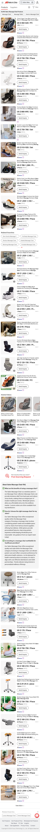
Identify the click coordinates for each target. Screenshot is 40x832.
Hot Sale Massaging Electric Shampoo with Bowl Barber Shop (28, 251)
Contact (33, 825)
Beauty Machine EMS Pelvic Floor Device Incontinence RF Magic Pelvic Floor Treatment (27, 591)
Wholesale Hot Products (31, 821)
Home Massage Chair (24, 815)
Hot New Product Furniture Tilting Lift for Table (28, 662)
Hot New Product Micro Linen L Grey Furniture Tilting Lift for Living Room (27, 769)
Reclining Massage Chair (10, 244)
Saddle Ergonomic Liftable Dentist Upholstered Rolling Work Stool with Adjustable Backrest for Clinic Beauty (28, 733)
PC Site (21, 823)
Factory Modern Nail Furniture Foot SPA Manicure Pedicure (28, 107)
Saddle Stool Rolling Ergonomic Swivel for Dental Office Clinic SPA (28, 680)
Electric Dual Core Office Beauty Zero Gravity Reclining (27, 179)
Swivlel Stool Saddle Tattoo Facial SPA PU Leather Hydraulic (26, 456)
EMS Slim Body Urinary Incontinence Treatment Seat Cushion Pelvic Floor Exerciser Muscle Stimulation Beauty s (28, 608)
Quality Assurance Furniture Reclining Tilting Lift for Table (28, 715)
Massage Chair (6, 14)
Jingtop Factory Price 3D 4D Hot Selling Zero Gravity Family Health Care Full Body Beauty (28, 376)
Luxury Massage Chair (9, 815)
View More (19, 806)
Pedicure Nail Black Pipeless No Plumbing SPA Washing (27, 287)
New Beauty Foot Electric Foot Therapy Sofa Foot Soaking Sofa (28, 420)
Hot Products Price (16, 821)
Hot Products (6, 821)
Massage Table (18, 14)
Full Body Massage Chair (29, 236)
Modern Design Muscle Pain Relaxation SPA (27, 751)
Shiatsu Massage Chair (9, 240)
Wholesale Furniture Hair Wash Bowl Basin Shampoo (27, 197)
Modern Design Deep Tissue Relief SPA (28, 697)
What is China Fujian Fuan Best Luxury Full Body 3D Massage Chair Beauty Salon (8, 414)
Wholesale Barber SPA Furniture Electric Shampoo (27, 269)
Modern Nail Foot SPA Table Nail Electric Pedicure (28, 305)
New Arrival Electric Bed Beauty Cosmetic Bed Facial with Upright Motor (26, 72)
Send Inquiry (23, 29)
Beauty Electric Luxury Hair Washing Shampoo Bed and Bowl (27, 161)
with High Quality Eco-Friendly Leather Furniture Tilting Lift (28, 358)
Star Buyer (14, 823)
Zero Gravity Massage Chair (11, 236)
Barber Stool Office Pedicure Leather (26, 573)
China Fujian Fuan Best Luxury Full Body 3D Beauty (27, 19)
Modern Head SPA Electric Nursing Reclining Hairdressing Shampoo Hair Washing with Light (28, 143)
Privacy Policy (25, 825)
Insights (26, 823)
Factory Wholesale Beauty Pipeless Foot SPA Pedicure (27, 341)
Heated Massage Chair (27, 240)
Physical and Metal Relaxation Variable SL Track (27, 438)
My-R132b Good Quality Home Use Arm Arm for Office (27, 626)
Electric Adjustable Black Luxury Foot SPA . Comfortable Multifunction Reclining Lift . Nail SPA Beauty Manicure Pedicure (28, 323)
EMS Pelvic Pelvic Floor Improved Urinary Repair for (28, 787)
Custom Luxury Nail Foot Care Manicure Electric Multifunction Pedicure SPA (27, 125)
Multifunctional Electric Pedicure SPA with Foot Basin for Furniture (27, 90)
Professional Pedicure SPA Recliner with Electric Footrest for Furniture (27, 215)
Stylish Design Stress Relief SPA (28, 644)
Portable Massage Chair (28, 244)
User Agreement (14, 825)
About (6, 825)
